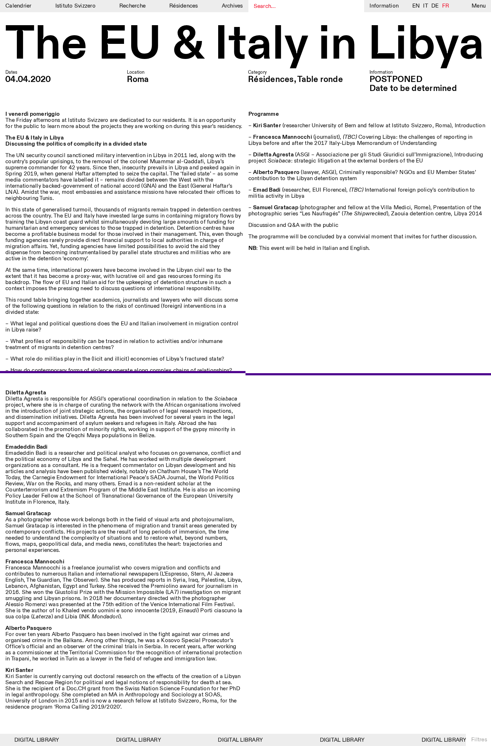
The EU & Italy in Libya (244, 45)
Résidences (183, 6)
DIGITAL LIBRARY (32, 740)
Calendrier (18, 6)
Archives (232, 6)
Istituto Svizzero (75, 6)
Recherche (132, 6)
